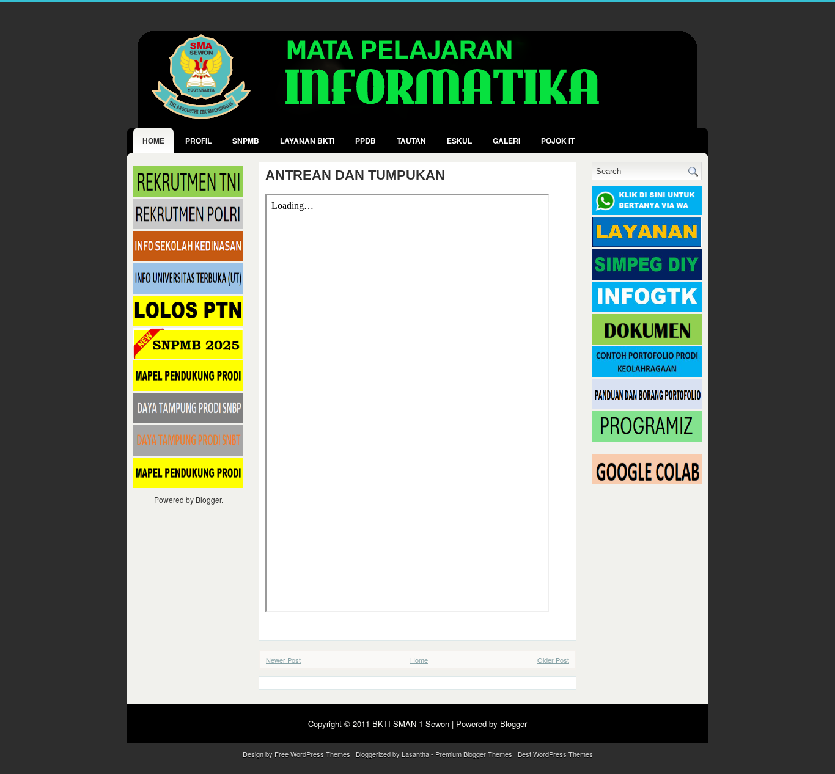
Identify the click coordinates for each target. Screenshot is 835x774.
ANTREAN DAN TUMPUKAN (355, 175)
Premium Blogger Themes (473, 754)
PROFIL (198, 140)
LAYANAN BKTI (307, 140)
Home (153, 140)
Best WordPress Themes (555, 754)
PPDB (365, 140)
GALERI (506, 140)
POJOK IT (558, 140)
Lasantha (415, 754)
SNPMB (245, 140)
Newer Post (283, 660)
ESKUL (459, 140)
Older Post (553, 660)
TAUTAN (411, 140)
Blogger (208, 499)
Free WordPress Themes (312, 754)
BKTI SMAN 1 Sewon (410, 723)
